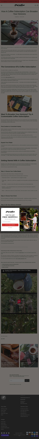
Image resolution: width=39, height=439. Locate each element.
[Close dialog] (1, 208)
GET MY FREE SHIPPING (10, 224)
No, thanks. (10, 227)
